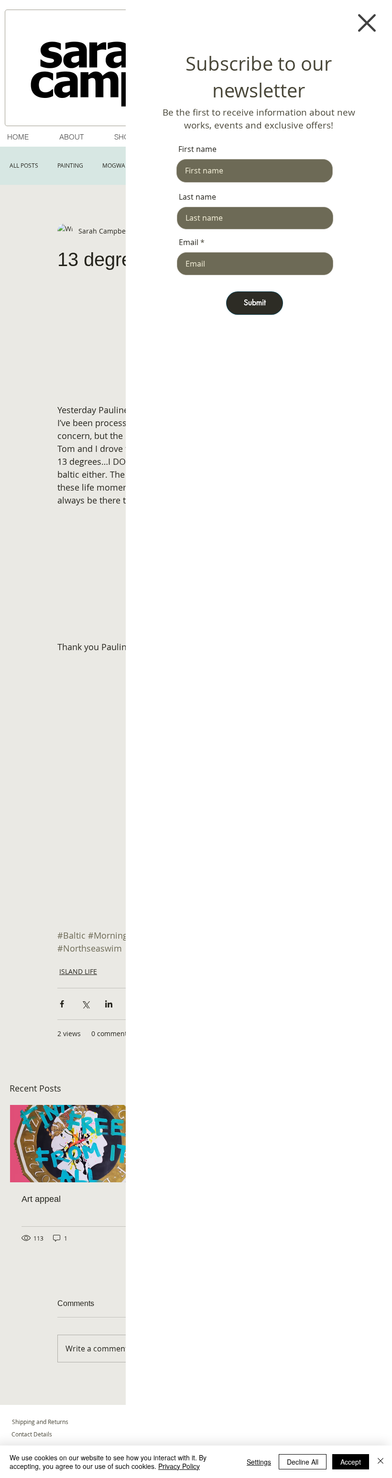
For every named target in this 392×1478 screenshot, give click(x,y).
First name (197, 149)
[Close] (380, 1461)
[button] (367, 22)
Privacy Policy (179, 1466)
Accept (350, 1462)
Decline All (302, 1462)
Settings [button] (259, 1462)
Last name (197, 197)
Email (188, 242)
